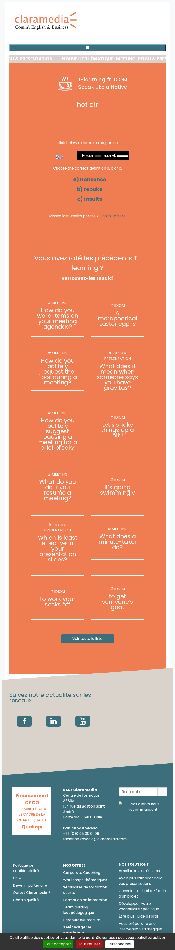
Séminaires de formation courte (85, 890)
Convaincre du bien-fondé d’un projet (142, 893)
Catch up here (113, 216)
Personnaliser (119, 944)
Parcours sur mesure (81, 920)
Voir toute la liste (87, 638)
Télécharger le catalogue (77, 930)
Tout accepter (58, 944)
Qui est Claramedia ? (31, 892)
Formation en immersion (85, 900)
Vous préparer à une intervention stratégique (140, 926)
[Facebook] (24, 721)
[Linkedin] (53, 721)
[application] (103, 155)
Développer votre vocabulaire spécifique (139, 906)
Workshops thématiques (85, 880)
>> (162, 791)
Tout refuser (89, 944)
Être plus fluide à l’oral (138, 916)
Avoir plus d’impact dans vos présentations (141, 880)
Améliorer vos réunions (139, 870)
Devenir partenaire (30, 885)
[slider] (122, 155)
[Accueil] (46, 21)
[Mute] (114, 155)
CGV (17, 878)
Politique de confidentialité (26, 868)
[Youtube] (82, 721)
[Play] (83, 155)
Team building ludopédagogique (78, 910)
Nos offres (74, 865)
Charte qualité (26, 900)
